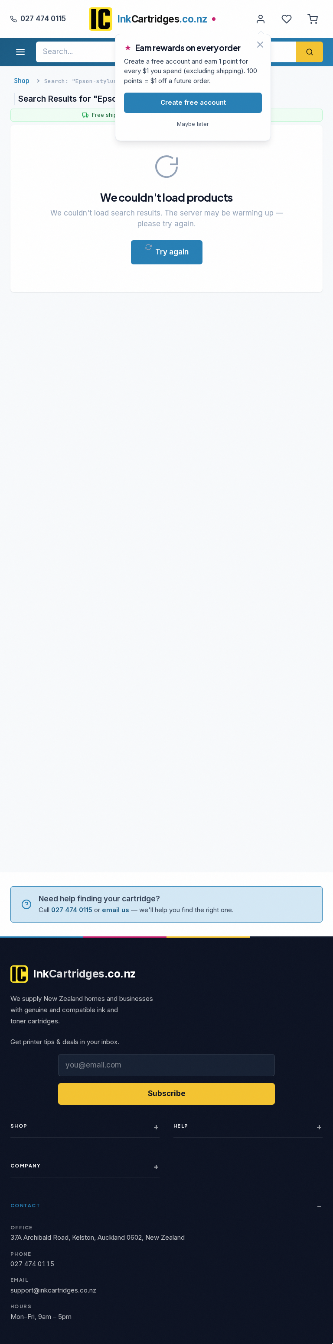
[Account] (260, 19)
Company (25, 1165)
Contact (25, 1205)
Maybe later (193, 123)
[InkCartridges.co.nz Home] (100, 19)
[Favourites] (286, 19)
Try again (172, 252)
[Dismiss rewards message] (260, 44)
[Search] (309, 52)
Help (181, 1126)
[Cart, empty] (312, 19)
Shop (21, 81)
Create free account (193, 102)
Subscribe (167, 1093)
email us (115, 910)
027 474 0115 (43, 18)
